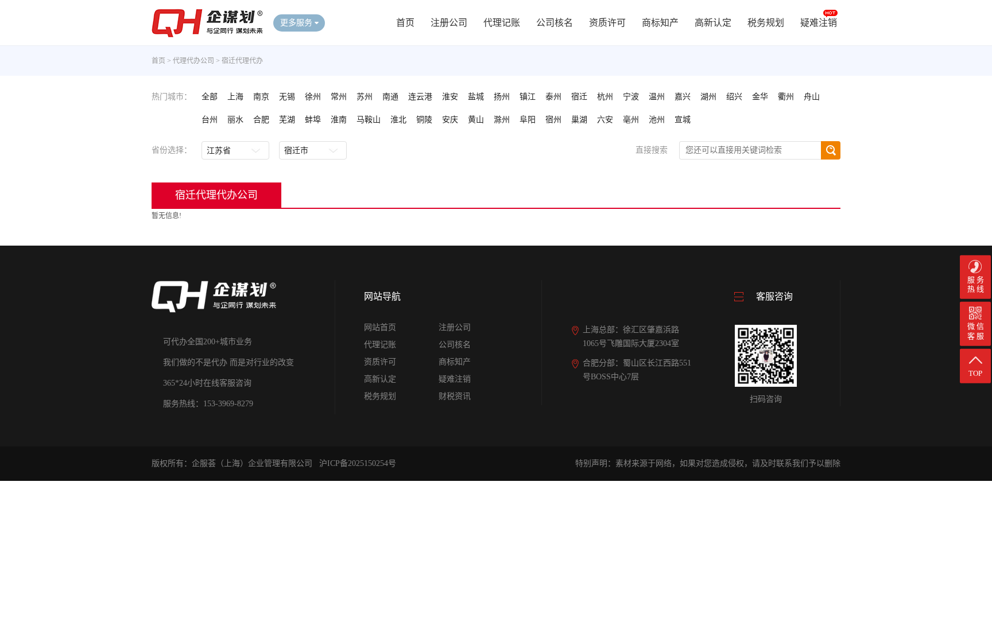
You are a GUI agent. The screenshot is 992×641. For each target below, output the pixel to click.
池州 (657, 119)
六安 (605, 119)
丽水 (235, 119)
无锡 (287, 96)
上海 (235, 96)
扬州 (502, 96)
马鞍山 (368, 119)
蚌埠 (313, 119)
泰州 (553, 96)
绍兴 (734, 96)
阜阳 (528, 119)
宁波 (631, 96)
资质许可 (607, 23)
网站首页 (380, 327)
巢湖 (579, 119)
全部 (210, 96)
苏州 (364, 96)
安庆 (450, 119)
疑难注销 (818, 23)
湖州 (708, 96)
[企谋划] (207, 35)
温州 (657, 96)
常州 (339, 96)
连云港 (420, 96)
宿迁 (579, 96)
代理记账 (501, 23)
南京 (261, 96)
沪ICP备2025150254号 (357, 463)
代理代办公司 (193, 61)
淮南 (339, 119)
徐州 (313, 96)
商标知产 (660, 23)
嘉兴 (683, 96)
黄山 (476, 119)
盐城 (476, 96)
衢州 (786, 96)
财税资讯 (455, 396)
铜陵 (424, 119)
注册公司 (449, 23)
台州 (210, 119)
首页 (405, 23)
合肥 (261, 119)
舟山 (812, 96)
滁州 (502, 119)
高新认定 (713, 23)
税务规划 (765, 23)
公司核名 (554, 23)
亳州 (631, 119)
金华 (760, 96)
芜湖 (287, 119)
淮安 (450, 96)
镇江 (528, 96)
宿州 (553, 119)
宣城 (683, 119)
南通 (390, 96)
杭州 (605, 96)
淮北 (398, 119)
